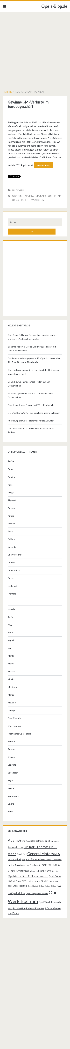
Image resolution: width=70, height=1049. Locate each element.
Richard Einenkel (35, 908)
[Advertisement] (35, 48)
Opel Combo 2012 (41, 876)
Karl (10, 648)
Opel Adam (53, 864)
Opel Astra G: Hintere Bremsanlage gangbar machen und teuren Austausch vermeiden (32, 337)
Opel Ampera (17, 871)
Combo (11, 562)
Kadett (11, 632)
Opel (42, 865)
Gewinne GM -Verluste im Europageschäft (28, 104)
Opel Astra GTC (48, 871)
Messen (11, 671)
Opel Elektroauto (33, 881)
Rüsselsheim (53, 908)
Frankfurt (22, 854)
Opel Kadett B (34, 886)
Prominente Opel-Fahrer (19, 733)
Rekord (11, 741)
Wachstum (38, 200)
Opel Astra (32, 871)
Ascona (11, 523)
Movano (12, 702)
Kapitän (11, 640)
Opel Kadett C (46, 886)
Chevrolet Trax (15, 554)
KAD (10, 624)
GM (50, 196)
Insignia (11, 609)
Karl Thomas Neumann (38, 859)
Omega (11, 710)
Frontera (12, 593)
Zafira (10, 811)
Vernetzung (13, 796)
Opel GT (45, 881)
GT (9, 601)
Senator (11, 749)
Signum (11, 757)
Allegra (11, 492)
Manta (11, 656)
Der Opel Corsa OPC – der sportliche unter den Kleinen (34, 413)
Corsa (11, 578)
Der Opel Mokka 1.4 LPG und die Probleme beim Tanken (31, 430)
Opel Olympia (31, 893)
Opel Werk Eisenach (50, 902)
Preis (10, 908)
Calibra (11, 539)
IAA (57, 854)
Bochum (17, 196)
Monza (11, 695)
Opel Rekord (42, 893)
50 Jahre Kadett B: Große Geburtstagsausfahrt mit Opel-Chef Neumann (32, 348)
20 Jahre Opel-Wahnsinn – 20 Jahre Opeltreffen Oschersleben (30, 395)
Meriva (11, 663)
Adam (11, 469)
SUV (10, 913)
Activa (11, 461)
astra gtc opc (42, 841)
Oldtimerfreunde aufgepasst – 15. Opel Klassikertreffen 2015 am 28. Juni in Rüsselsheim (34, 360)
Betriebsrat (54, 841)
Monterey (12, 687)
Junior (11, 617)
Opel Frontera (14, 726)
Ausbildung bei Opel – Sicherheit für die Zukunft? (31, 420)
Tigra (10, 780)
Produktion (19, 908)
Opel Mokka (18, 893)
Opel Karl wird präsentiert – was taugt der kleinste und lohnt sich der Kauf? (34, 372)
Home (7, 91)
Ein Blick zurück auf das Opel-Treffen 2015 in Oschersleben (29, 384)
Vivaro (11, 803)
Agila (10, 484)
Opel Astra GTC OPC (21, 876)
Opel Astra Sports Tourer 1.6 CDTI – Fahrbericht (31, 405)
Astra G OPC (30, 841)
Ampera (11, 508)
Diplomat (12, 586)
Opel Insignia (20, 885)
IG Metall (12, 859)
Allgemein (18, 190)
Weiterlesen (45, 165)
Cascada (12, 547)
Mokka (11, 679)
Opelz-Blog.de (54, 6)
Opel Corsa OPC (18, 881)
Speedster (13, 772)
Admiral (11, 477)
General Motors (35, 196)
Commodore (14, 570)
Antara (11, 516)
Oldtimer (34, 865)
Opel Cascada (14, 718)
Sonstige (12, 764)
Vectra (11, 788)
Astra (10, 531)
